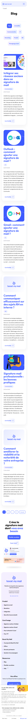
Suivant (22, 512)
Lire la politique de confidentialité (8, 704)
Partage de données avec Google (9, 709)
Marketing (7, 37)
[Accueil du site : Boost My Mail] (7, 4)
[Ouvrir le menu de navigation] (23, 3)
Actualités (17, 26)
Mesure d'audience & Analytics (9, 710)
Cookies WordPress (7, 712)
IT (20, 32)
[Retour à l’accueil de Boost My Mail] (14, 579)
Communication (11, 32)
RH (22, 37)
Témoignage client (14, 43)
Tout (9, 26)
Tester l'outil (14, 543)
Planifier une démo (14, 537)
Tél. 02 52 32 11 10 (14, 596)
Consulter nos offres (14, 684)
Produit (16, 37)
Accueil (5, 8)
